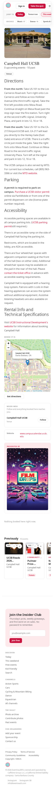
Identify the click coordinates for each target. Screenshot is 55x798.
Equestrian (10, 699)
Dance (34, 21)
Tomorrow (33, 14)
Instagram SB (25, 780)
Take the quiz (37, 6)
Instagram (12, 780)
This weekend (12, 660)
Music (21, 21)
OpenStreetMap (37, 391)
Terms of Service (28, 751)
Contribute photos (14, 718)
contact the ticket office (17, 273)
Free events (11, 664)
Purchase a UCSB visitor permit (32, 191)
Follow (43, 420)
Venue (9, 74)
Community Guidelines (15, 755)
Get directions (14, 396)
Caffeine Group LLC (16, 772)
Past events (11, 722)
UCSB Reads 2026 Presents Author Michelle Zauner (13, 559)
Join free (16, 640)
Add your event (12, 733)
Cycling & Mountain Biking (18, 691)
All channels (11, 703)
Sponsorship (11, 737)
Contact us (10, 741)
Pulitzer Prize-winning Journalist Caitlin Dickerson (33, 562)
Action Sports (11, 683)
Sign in (21, 6)
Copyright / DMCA (13, 759)
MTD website (29, 173)
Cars (7, 687)
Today (20, 14)
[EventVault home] (8, 6)
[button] (27, 363)
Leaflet (28, 391)
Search (8, 672)
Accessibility (34, 755)
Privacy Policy (11, 751)
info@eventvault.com (17, 783)
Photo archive (12, 714)
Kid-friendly (11, 668)
